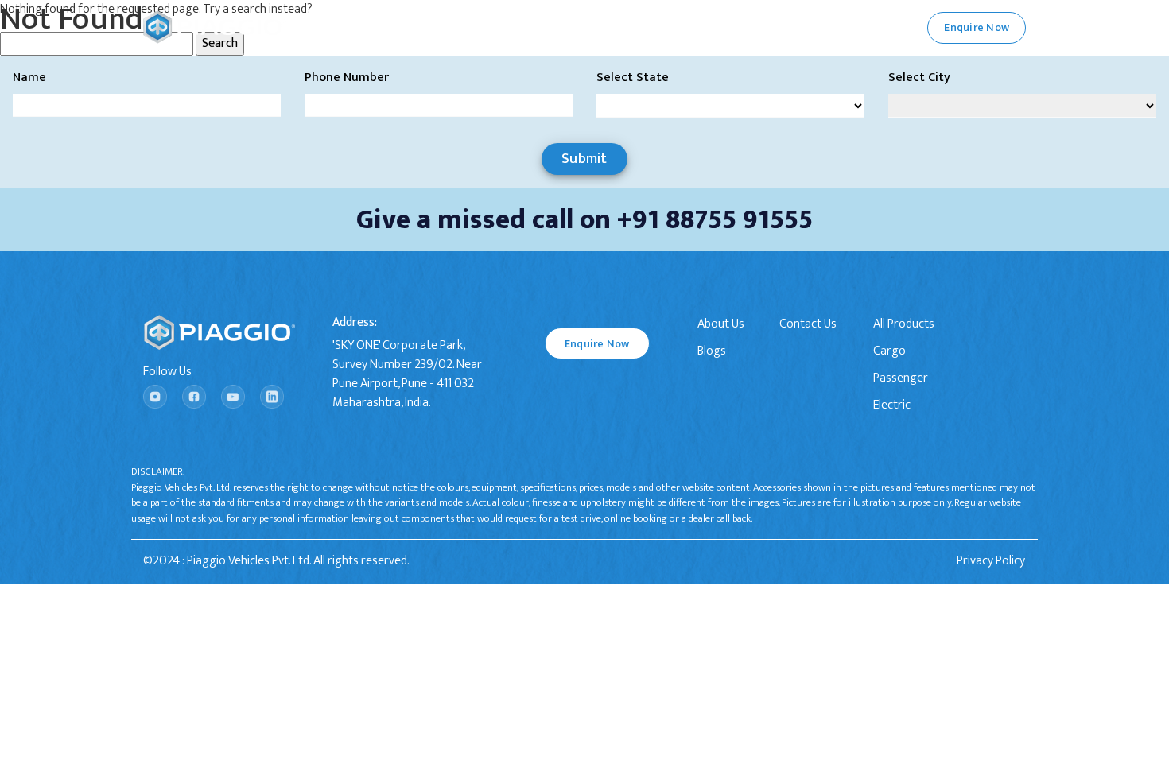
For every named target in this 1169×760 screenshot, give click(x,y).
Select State (632, 77)
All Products (903, 324)
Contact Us (808, 324)
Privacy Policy (991, 561)
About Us (720, 324)
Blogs (711, 351)
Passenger (900, 378)
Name (29, 77)
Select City (919, 77)
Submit (584, 159)
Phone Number (347, 77)
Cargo (889, 351)
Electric (892, 405)
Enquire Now (597, 344)
